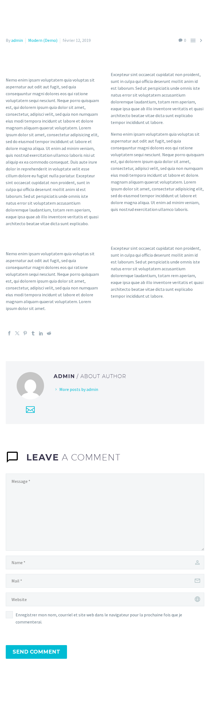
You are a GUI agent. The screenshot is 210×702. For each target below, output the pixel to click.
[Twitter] (17, 333)
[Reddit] (49, 333)
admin (17, 40)
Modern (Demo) (42, 40)
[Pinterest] (25, 333)
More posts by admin (78, 389)
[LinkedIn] (41, 333)
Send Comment (36, 652)
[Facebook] (9, 333)
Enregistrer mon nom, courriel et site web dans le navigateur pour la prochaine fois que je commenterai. (99, 618)
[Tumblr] (33, 333)
